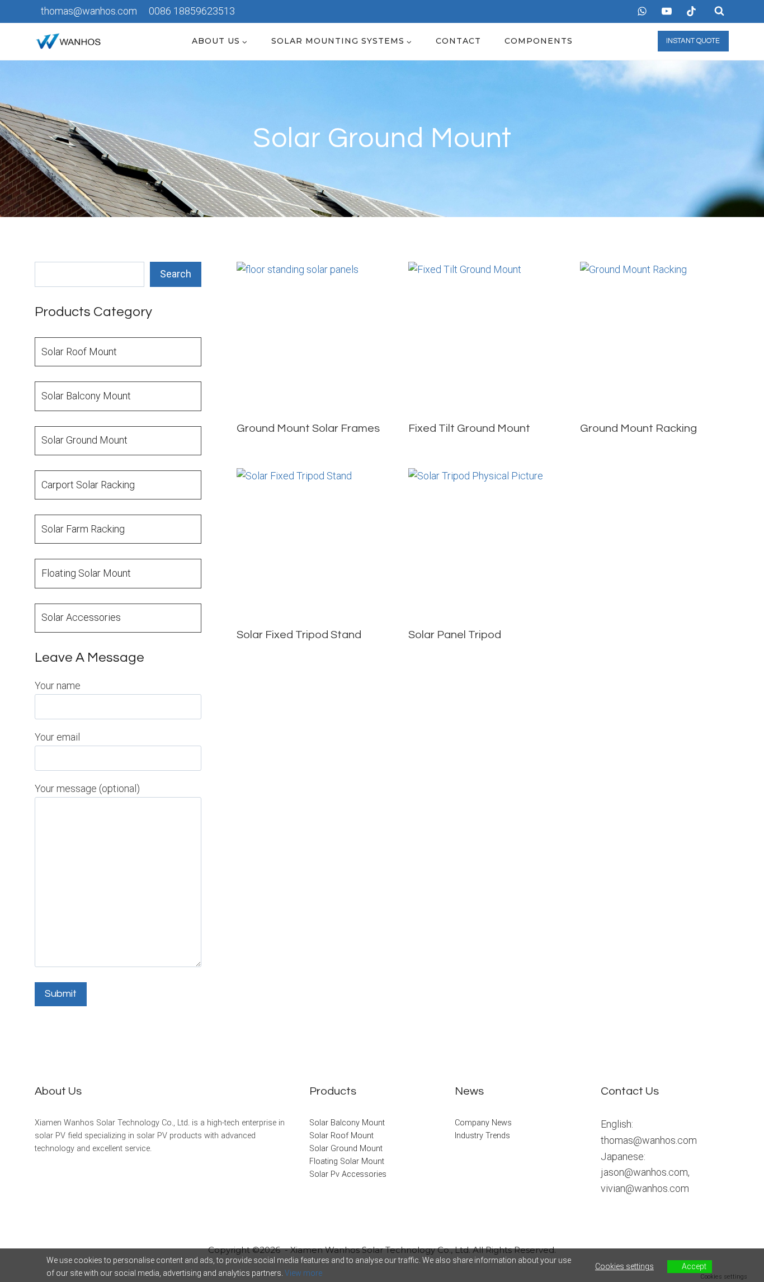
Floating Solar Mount (86, 573)
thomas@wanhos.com (89, 11)
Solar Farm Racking (83, 529)
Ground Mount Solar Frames (308, 428)
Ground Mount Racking (638, 428)
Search (175, 274)
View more (303, 1273)
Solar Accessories (81, 617)
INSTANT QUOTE (693, 41)
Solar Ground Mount (84, 440)
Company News (483, 1123)
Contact (458, 41)
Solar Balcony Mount (86, 396)
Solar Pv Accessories (347, 1174)
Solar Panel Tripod (454, 634)
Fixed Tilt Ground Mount (469, 428)
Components (538, 41)
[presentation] (311, 336)
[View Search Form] (719, 11)
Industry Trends (482, 1135)
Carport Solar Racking (88, 485)
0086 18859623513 (192, 11)
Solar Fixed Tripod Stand (299, 634)
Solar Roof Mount (79, 351)
